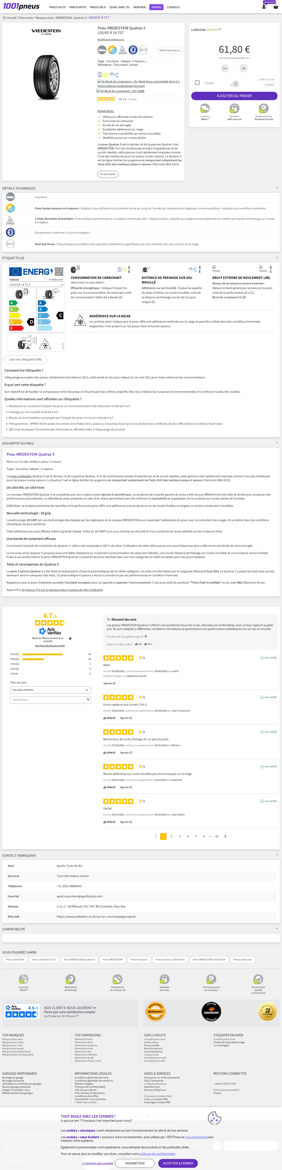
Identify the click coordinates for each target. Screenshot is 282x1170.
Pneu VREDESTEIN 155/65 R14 (209, 960)
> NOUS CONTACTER (224, 1084)
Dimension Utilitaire (86, 1055)
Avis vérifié (271, 658)
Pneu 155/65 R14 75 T (44, 960)
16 (216, 836)
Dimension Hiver (84, 1048)
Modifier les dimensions (111, 39)
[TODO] (146, 636)
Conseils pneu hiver (224, 1039)
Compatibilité (13, 929)
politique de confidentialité (157, 1154)
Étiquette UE (13, 258)
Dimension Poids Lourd (88, 1061)
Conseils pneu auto (155, 1039)
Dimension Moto (84, 1042)
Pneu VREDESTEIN (113, 960)
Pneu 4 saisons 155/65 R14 (170, 960)
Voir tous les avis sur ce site (50, 645)
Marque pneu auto (12, 1039)
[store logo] (23, 6)
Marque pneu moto (13, 1042)
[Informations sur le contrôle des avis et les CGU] (70, 638)
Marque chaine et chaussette (18, 1055)
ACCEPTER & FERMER (178, 1163)
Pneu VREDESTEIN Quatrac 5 (79, 960)
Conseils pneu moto (155, 1058)
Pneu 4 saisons (139, 960)
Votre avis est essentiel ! (226, 1090)
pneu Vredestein (21, 476)
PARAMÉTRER (135, 1163)
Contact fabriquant (19, 855)
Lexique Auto (151, 1055)
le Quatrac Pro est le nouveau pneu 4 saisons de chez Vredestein (62, 590)
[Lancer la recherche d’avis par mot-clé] (88, 700)
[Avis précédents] (155, 836)
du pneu (18, 443)
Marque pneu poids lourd (16, 1052)
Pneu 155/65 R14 (15, 960)
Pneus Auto (25, 18)
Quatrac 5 (80, 18)
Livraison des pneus (155, 1084)
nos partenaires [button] (196, 1137)
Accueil (11, 18)
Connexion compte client (158, 1096)
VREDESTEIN (64, 18)
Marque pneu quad (13, 1048)
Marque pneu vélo (12, 1045)
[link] (57, 7)
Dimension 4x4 (83, 1052)
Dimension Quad (84, 1058)
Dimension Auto (84, 1039)
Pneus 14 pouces (242, 960)
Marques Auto (44, 18)
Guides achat (151, 1042)
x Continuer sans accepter (97, 1163)
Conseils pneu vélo (154, 1061)
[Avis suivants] (225, 837)
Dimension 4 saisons (86, 1045)
